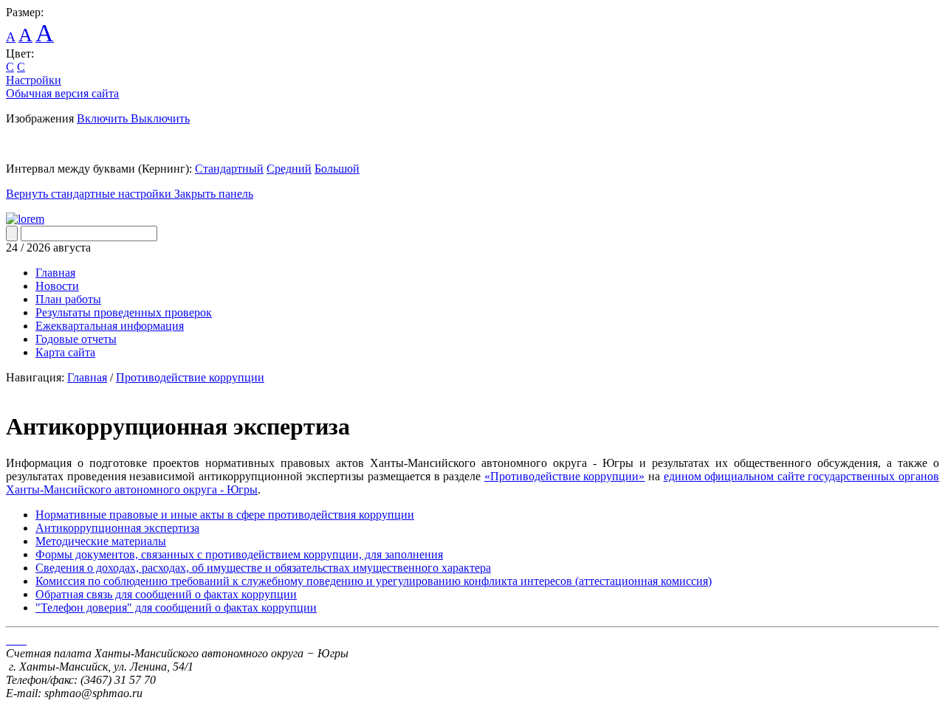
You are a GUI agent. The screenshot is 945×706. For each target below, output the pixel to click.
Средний (289, 168)
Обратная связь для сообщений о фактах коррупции (166, 594)
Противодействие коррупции (190, 377)
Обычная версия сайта (62, 93)
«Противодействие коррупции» (564, 476)
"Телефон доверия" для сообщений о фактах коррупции (176, 607)
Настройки (33, 80)
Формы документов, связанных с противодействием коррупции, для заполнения (239, 554)
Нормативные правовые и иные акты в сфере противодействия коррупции (224, 514)
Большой (337, 168)
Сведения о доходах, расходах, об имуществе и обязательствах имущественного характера (263, 567)
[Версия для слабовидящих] (25, 218)
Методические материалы (100, 541)
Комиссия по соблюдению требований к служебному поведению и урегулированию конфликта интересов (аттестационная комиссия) (373, 581)
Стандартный (229, 168)
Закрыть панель (213, 193)
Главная (87, 377)
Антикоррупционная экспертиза (117, 528)
